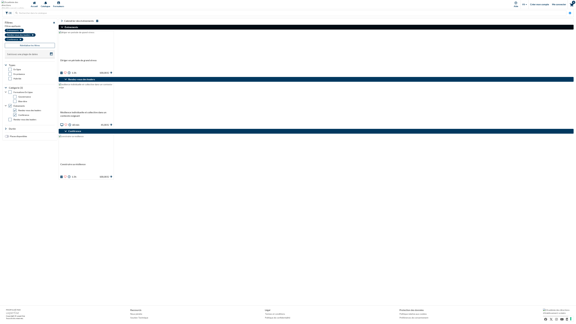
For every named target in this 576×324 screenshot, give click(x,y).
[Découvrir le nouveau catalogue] (570, 13)
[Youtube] (562, 319)
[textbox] (290, 13)
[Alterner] (6, 13)
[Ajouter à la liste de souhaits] (65, 72)
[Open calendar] (51, 54)
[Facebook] (545, 319)
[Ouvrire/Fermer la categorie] (63, 27)
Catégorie (15, 87)
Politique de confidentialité (277, 317)
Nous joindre (136, 314)
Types (11, 65)
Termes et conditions (275, 314)
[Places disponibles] (6, 136)
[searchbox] (290, 13)
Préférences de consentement (413, 317)
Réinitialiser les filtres (30, 45)
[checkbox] (14, 70)
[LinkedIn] (567, 319)
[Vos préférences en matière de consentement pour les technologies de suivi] (571, 319)
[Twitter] (551, 319)
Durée (12, 128)
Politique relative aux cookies (413, 314)
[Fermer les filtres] (54, 22)
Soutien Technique (139, 317)
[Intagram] (556, 319)
